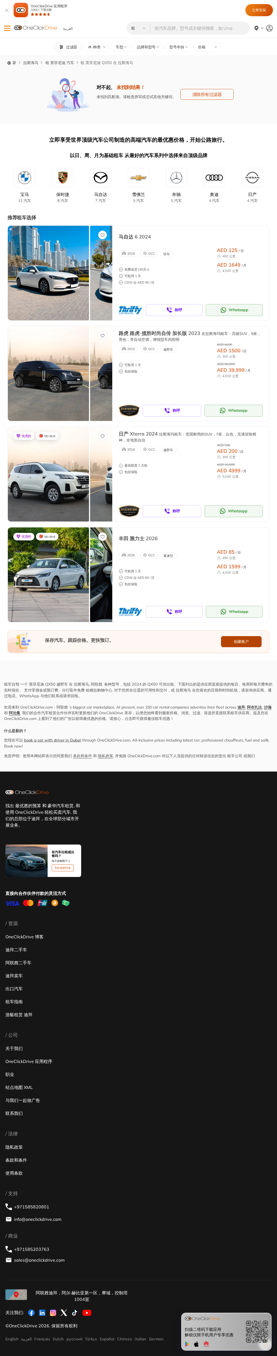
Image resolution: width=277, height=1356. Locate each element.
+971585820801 (31, 1206)
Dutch (58, 1339)
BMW (24, 197)
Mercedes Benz (176, 197)
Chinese (124, 1339)
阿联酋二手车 (18, 962)
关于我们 (14, 1048)
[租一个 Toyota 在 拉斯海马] (48, 574)
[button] (7, 28)
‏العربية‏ (26, 1339)
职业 (9, 1074)
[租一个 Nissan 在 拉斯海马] (48, 474)
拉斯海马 (30, 62)
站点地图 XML (19, 1087)
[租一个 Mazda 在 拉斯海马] (48, 273)
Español (107, 1339)
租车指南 (14, 1001)
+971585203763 (31, 1249)
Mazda (100, 197)
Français (42, 1339)
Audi (214, 197)
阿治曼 (14, 712)
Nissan (252, 197)
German (156, 1339)
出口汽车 (14, 988)
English (11, 1339)
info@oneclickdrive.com (37, 1219)
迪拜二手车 (16, 949)
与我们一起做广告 (22, 1100)
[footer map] (16, 1294)
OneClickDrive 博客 (24, 936)
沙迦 (268, 707)
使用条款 (14, 1173)
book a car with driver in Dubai (52, 740)
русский (74, 1339)
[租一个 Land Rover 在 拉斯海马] (48, 373)
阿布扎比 (254, 707)
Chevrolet (138, 197)
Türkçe (91, 1339)
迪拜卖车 (14, 975)
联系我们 (14, 1113)
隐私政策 (105, 755)
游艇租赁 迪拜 (18, 1014)
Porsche (62, 197)
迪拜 (241, 707)
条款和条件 (82, 755)
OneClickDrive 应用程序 (49, 8)
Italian (140, 1339)
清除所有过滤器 (207, 94)
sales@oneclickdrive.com (39, 1260)
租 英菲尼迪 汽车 (59, 62)
